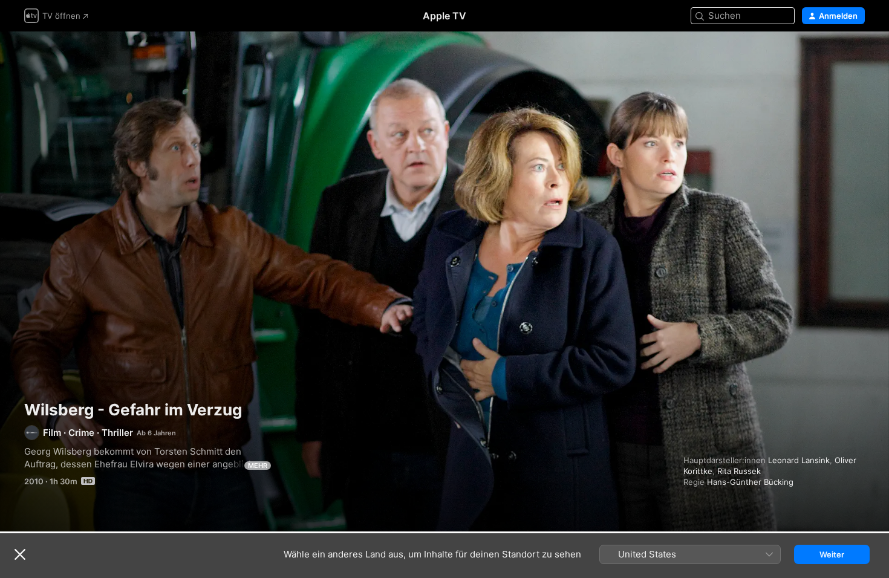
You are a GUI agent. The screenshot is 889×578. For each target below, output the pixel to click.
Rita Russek (739, 471)
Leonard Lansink (799, 460)
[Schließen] (20, 554)
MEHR (257, 465)
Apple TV (444, 16)
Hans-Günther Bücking (750, 482)
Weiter (831, 554)
